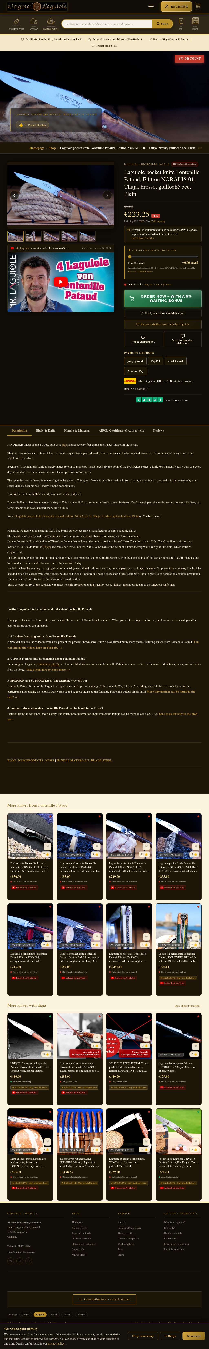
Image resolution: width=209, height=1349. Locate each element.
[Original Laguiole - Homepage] (37, 6)
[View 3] (51, 236)
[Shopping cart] (198, 6)
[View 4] (69, 236)
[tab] (19, 430)
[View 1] (15, 236)
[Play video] (61, 282)
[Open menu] (151, 6)
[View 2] (33, 236)
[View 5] (87, 236)
